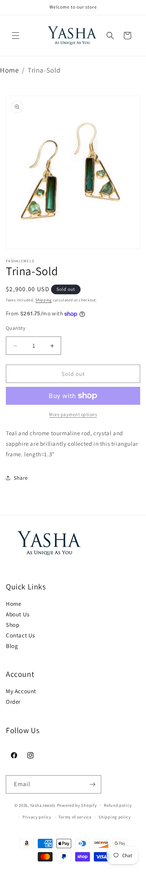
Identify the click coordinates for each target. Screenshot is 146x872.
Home (9, 70)
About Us (18, 614)
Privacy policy (37, 817)
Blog (12, 646)
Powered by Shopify (77, 805)
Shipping (43, 300)
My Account (21, 691)
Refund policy (118, 805)
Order (13, 701)
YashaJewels (43, 805)
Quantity (15, 328)
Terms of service (74, 817)
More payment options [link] (73, 414)
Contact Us (20, 635)
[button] (15, 35)
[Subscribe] (92, 784)
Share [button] (21, 477)
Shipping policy (115, 817)
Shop (12, 624)
